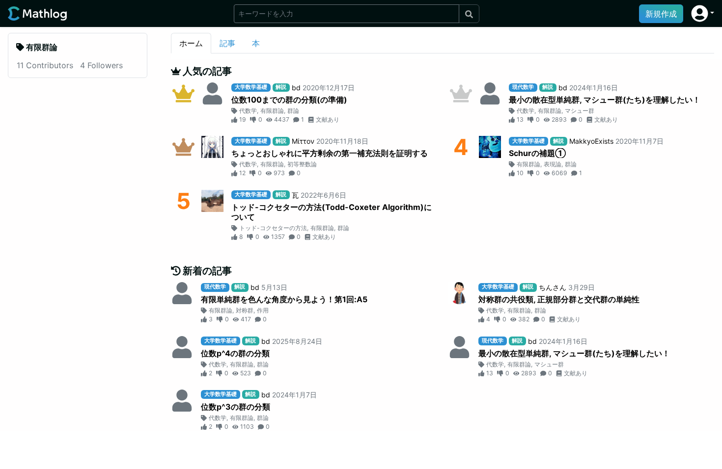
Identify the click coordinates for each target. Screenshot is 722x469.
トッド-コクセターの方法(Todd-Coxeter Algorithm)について (331, 212)
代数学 (248, 110)
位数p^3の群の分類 (235, 407)
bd (296, 87)
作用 (263, 310)
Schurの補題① (537, 153)
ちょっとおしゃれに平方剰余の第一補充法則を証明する (329, 153)
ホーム (191, 43)
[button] (702, 13)
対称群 (244, 310)
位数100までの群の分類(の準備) (289, 99)
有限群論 (272, 110)
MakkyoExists (591, 141)
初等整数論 (302, 164)
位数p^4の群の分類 (235, 353)
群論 (293, 110)
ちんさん (552, 287)
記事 (227, 43)
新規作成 (661, 14)
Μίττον (303, 141)
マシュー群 (579, 110)
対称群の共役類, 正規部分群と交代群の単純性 (558, 299)
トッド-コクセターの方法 (273, 228)
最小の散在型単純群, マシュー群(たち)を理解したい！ (604, 99)
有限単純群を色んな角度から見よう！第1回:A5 (284, 299)
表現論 (552, 164)
